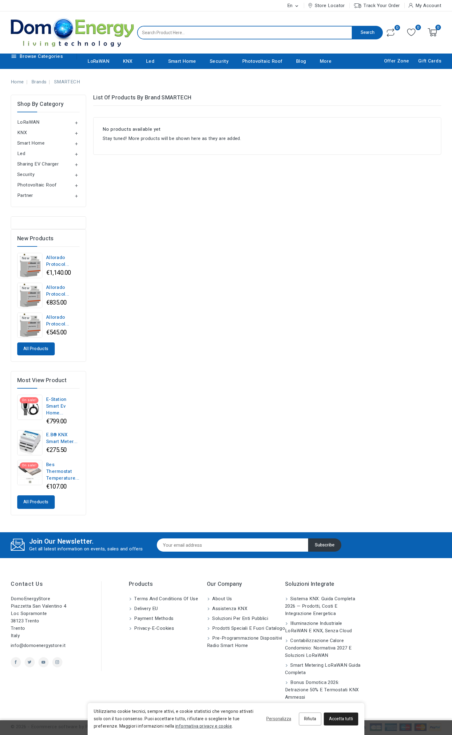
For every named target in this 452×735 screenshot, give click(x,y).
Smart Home (182, 61)
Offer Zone (396, 61)
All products (36, 349)
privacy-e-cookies (153, 628)
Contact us (27, 584)
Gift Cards (429, 61)
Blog (301, 61)
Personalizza (278, 719)
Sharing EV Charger (38, 164)
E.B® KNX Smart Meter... (61, 438)
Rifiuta (310, 719)
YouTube (43, 662)
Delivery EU (145, 608)
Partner (25, 195)
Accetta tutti (341, 719)
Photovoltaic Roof (262, 61)
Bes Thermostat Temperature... (62, 471)
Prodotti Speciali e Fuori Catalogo (248, 628)
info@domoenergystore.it (38, 645)
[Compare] (390, 33)
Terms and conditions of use (165, 598)
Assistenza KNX (229, 608)
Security (219, 61)
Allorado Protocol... (57, 261)
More (326, 61)
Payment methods (153, 618)
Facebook (16, 662)
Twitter (30, 662)
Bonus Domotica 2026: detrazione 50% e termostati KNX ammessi (322, 690)
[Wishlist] (411, 32)
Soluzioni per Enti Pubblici (239, 618)
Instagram (57, 662)
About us (221, 598)
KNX (127, 61)
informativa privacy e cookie (203, 726)
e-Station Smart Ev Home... (56, 406)
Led (150, 61)
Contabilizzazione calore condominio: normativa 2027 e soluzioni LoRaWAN (318, 648)
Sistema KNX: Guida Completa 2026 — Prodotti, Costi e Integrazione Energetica (320, 606)
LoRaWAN (98, 61)
